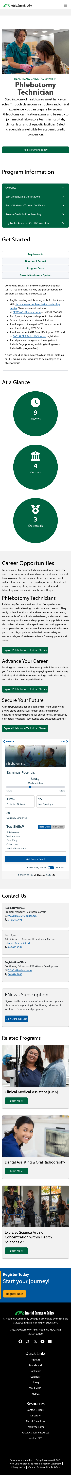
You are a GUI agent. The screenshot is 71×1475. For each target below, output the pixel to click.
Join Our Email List (16, 1018)
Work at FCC (35, 1438)
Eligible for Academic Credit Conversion (27, 223)
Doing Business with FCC (48, 1460)
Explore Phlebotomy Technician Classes (25, 650)
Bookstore (35, 1371)
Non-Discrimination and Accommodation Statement (35, 1463)
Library (35, 1382)
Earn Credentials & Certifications (22, 196)
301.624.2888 (15, 974)
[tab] (35, 254)
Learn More (16, 1100)
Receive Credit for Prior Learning (23, 214)
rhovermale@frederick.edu (22, 915)
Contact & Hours (35, 1409)
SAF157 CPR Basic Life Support (29, 336)
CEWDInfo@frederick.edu (27, 312)
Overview (10, 187)
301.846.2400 (35, 1333)
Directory (35, 1415)
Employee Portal (35, 1426)
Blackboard (35, 1365)
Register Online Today (36, 149)
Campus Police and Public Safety (44, 1467)
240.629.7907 (15, 947)
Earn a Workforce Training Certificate (25, 205)
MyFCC (35, 1393)
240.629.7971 (15, 919)
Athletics (35, 1359)
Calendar (35, 1376)
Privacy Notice (18, 1467)
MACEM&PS (35, 1388)
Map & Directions (35, 1421)
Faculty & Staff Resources (35, 1432)
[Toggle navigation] (65, 5)
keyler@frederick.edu (19, 943)
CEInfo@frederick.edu (20, 970)
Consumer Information (21, 1460)
